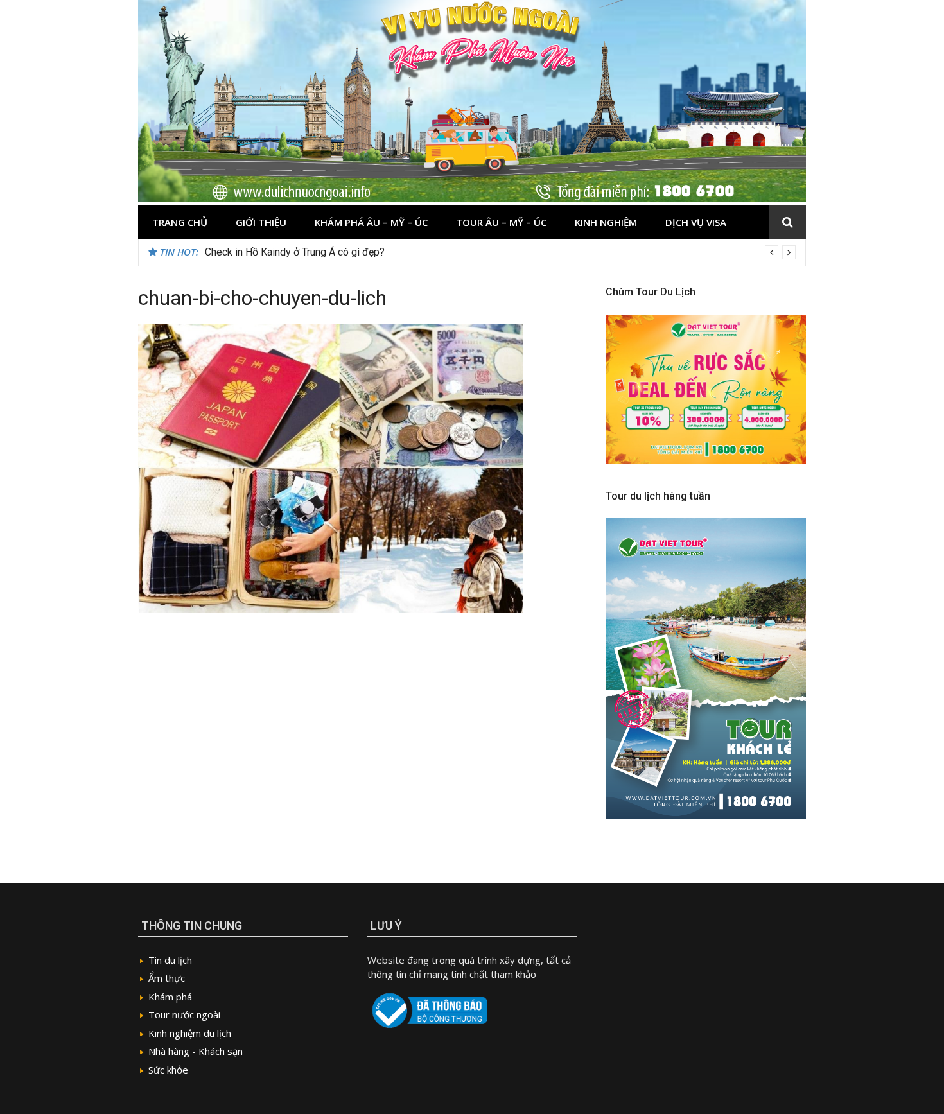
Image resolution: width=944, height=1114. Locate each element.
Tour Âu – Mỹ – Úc (501, 222)
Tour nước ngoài (184, 1014)
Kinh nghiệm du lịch (189, 1033)
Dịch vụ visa (695, 222)
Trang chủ (179, 222)
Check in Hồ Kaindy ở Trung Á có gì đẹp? (295, 252)
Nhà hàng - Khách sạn (195, 1051)
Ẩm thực (166, 977)
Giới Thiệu (261, 222)
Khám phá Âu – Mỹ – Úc (371, 222)
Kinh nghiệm (606, 222)
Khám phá (170, 996)
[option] (500, 252)
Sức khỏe (168, 1069)
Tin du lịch (170, 959)
